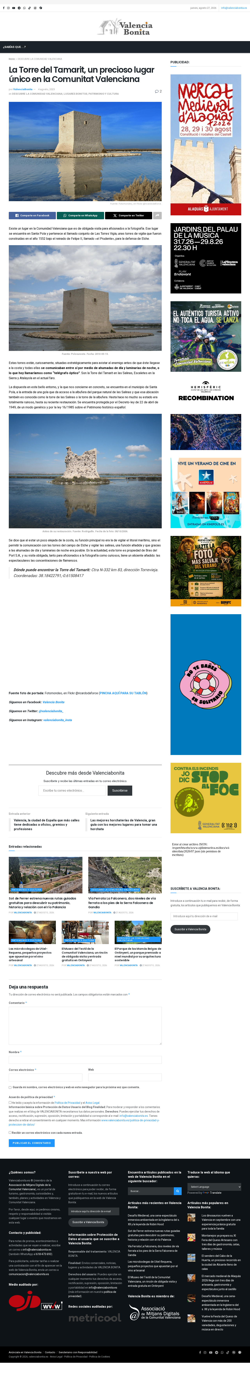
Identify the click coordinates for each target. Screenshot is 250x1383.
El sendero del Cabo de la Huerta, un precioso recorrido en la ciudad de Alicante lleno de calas (221, 1262)
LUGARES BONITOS (75, 94)
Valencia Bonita (53, 702)
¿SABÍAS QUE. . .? (14, 47)
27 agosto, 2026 (45, 912)
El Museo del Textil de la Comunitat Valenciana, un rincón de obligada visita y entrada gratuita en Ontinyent (84, 954)
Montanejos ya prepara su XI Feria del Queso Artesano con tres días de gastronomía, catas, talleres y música (221, 1242)
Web (91, 1070)
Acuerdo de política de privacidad (32, 1097)
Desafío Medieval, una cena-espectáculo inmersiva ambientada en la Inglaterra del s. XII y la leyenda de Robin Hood (154, 1220)
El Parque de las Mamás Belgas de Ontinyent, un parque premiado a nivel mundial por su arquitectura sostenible (138, 954)
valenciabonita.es (38, 1356)
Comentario (18, 1003)
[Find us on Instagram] (8, 8)
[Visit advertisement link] (125, 2)
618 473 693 (43, 1254)
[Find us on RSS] (40, 8)
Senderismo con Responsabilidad (78, 1352)
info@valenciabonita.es (234, 8)
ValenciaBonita (22, 89)
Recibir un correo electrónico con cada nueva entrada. (47, 1133)
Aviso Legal (92, 1103)
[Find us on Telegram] (19, 8)
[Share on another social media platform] (157, 215)
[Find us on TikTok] (29, 8)
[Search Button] (126, 59)
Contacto (50, 1352)
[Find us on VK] (35, 8)
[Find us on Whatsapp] (24, 8)
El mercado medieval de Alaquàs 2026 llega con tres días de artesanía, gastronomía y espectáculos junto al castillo (221, 1282)
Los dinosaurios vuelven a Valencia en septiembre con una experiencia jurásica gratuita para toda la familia (221, 1222)
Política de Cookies (99, 1356)
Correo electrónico (23, 1070)
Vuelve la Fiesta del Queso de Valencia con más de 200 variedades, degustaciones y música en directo (219, 1323)
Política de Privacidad (68, 1103)
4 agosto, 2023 (46, 89)
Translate (215, 1193)
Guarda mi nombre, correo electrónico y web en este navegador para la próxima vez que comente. (76, 1087)
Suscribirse (120, 790)
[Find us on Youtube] (13, 8)
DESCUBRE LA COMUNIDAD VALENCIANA (37, 94)
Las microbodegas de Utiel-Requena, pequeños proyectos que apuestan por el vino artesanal (30, 954)
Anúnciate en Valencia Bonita (25, 1352)
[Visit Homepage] (125, 26)
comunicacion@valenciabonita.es (29, 1274)
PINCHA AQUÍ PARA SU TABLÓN (123, 693)
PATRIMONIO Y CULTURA (103, 94)
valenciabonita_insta (57, 720)
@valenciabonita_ (51, 711)
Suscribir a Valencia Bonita (190, 929)
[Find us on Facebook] (3, 8)
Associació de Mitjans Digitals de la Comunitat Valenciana (30, 1187)
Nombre (15, 1052)
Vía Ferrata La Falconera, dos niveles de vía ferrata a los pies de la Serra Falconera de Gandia (122, 902)
